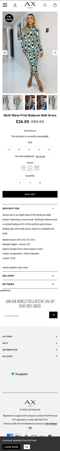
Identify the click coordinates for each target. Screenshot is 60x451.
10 (19, 149)
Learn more (11, 447)
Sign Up (53, 315)
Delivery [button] (8, 275)
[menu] (5, 5)
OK (26, 447)
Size (30, 142)
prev (5, 52)
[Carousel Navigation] (30, 52)
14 (39, 149)
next (55, 52)
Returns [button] (8, 284)
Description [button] (10, 208)
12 (29, 149)
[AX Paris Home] (30, 5)
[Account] (15, 5)
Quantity (30, 175)
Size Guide (40, 156)
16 (49, 149)
